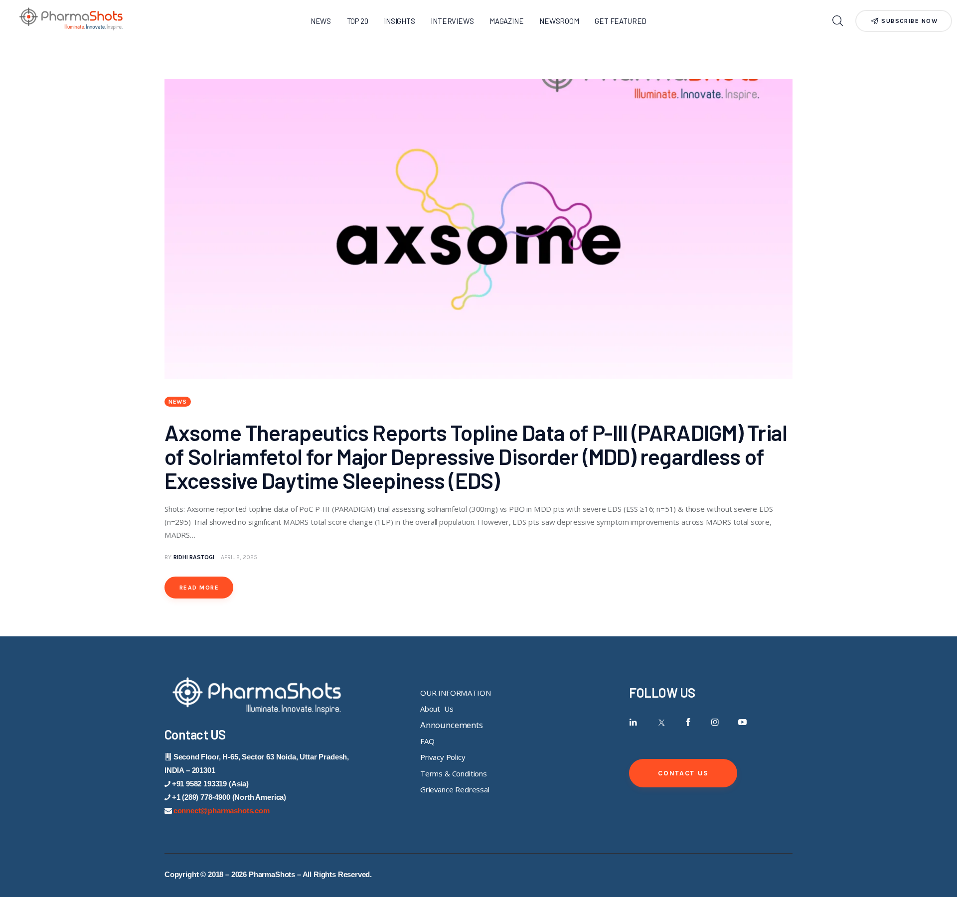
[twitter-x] (660, 722)
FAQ (427, 741)
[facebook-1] (688, 722)
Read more (199, 587)
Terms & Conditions (453, 773)
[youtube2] (742, 722)
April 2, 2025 (239, 557)
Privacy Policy (443, 757)
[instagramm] (715, 722)
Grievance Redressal (454, 789)
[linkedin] (633, 722)
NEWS (177, 401)
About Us (436, 709)
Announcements (451, 725)
